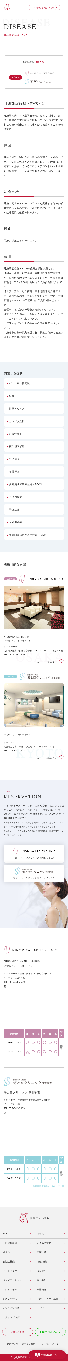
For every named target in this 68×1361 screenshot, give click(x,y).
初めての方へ (10, 1298)
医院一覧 (41, 1252)
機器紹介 (41, 1289)
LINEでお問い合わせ (50, 1331)
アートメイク (10, 1271)
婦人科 (40, 62)
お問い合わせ (17, 1331)
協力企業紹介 (28, 1343)
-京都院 (41, 1271)
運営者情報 (12, 1343)
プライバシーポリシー (50, 1343)
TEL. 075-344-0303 (14, 1108)
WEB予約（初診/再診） (43, 7)
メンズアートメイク (13, 1280)
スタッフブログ (11, 1317)
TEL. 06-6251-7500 (14, 982)
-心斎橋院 (42, 1261)
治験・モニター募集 (47, 1298)
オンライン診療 (11, 1308)
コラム (40, 1233)
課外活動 (41, 1280)
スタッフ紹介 (10, 1289)
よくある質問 (44, 1243)
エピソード (43, 1308)
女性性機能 (9, 1261)
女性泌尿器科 (10, 1243)
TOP (5, 1233)
